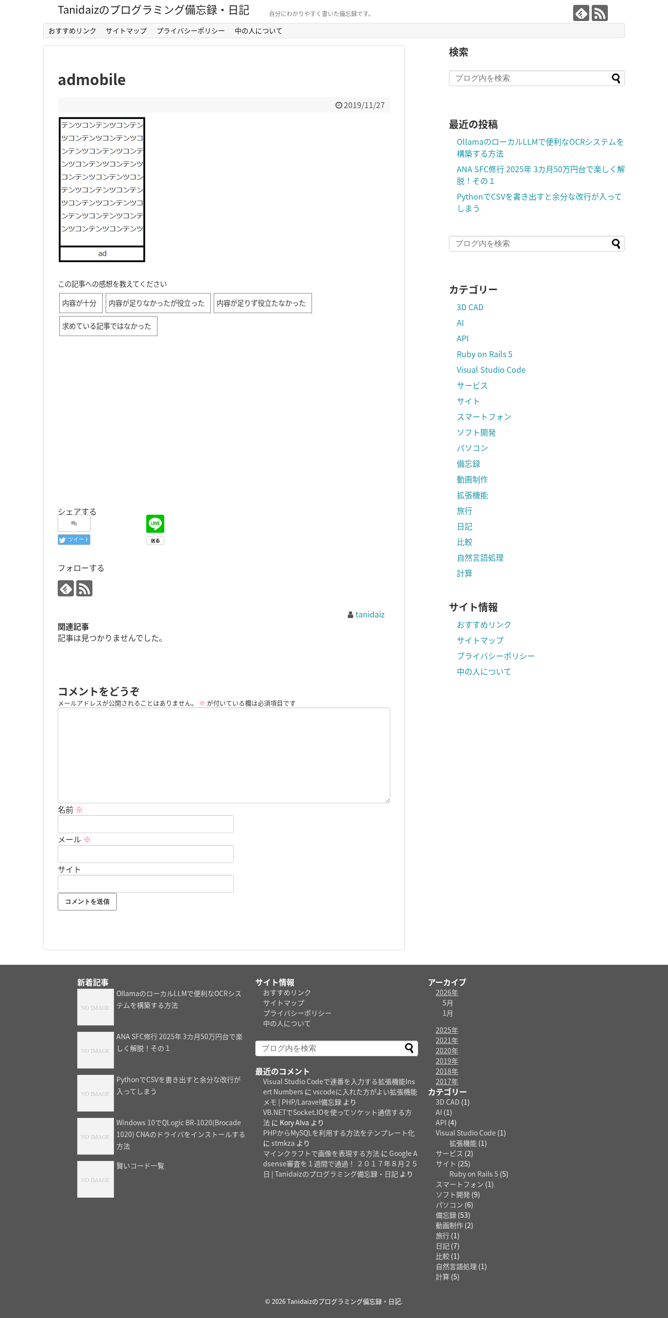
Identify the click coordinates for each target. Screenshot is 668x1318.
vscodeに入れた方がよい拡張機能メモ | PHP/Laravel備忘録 (340, 1097)
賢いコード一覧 (140, 1165)
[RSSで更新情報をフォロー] (600, 13)
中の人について (259, 30)
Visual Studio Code (491, 369)
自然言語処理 (480, 557)
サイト (69, 869)
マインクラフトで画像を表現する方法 (321, 1153)
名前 (70, 809)
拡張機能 (472, 494)
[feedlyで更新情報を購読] (581, 13)
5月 (448, 1002)
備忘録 (468, 463)
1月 (448, 1013)
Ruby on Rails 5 (484, 354)
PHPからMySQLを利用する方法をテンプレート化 (339, 1132)
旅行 (464, 510)
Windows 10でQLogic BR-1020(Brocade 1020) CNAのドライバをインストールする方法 (180, 1134)
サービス (472, 385)
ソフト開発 (476, 432)
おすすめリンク (72, 30)
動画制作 (472, 479)
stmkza (283, 1143)
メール (74, 839)
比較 (464, 541)
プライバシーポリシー (190, 30)
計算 (464, 573)
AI (460, 322)
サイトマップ (126, 30)
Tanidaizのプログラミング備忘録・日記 (153, 9)
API (463, 338)
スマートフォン (484, 416)
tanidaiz (370, 614)
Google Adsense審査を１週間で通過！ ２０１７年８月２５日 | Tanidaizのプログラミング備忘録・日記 (340, 1163)
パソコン (472, 448)
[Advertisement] (224, 435)
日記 (464, 526)
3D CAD (470, 307)
